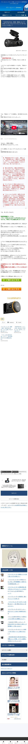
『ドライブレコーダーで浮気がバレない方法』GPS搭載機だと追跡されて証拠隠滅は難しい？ (17, 581)
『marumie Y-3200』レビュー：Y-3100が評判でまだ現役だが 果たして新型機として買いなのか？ (17, 624)
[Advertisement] (14, 95)
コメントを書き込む (14, 498)
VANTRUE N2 (23, 471)
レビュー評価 (18, 473)
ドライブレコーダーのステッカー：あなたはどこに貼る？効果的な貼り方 (17, 611)
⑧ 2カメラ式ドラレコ (6, 471)
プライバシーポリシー (6, 668)
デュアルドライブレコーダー (7, 473)
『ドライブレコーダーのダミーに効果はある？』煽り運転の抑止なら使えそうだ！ (17, 604)
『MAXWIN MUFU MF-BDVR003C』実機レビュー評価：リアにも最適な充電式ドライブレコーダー (17, 639)
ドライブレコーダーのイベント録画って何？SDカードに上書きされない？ (17, 631)
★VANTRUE (15, 471)
